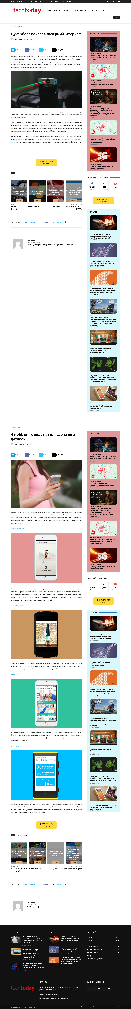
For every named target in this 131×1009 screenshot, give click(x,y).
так (92, 182)
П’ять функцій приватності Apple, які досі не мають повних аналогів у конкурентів (103, 406)
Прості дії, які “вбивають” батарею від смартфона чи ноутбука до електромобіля (101, 236)
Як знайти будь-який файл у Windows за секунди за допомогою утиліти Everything (33, 965)
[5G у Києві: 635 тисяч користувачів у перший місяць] (103, 71)
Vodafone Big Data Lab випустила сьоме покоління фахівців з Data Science (103, 57)
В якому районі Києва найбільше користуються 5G (102, 167)
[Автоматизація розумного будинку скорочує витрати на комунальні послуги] (103, 337)
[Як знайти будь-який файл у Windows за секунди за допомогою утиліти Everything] (16, 966)
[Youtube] (119, 1)
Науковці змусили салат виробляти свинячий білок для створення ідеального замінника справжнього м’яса (103, 378)
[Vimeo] (116, 1)
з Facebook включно (43, 139)
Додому (13, 27)
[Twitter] (113, 1)
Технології (27, 173)
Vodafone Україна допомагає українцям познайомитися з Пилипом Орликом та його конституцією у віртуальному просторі (102, 112)
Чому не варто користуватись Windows (37, 191)
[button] (117, 10)
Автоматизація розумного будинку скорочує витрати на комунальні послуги (101, 350)
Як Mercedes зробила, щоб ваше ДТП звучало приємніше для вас (56, 191)
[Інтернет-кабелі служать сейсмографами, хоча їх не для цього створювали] (103, 250)
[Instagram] (110, 1)
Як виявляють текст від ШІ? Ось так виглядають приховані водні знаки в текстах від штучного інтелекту (103, 291)
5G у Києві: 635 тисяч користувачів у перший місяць (102, 84)
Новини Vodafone (95, 53)
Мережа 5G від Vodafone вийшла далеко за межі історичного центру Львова (102, 141)
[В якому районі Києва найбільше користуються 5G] (103, 154)
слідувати (103, 182)
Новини (19, 27)
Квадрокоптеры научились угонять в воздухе (19, 191)
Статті (56, 200)
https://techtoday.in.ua (33, 242)
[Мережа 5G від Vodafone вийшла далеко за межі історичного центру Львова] (103, 127)
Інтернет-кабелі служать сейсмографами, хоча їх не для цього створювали (102, 263)
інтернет (19, 173)
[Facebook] (107, 1)
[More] (68, 50)
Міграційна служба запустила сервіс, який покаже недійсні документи (74, 191)
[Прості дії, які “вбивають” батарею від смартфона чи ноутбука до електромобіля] (103, 222)
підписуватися (115, 182)
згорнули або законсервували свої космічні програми (30, 145)
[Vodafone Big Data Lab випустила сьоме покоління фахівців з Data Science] (103, 44)
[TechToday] (12, 39)
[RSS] (94, 989)
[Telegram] (99, 989)
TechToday (18, 39)
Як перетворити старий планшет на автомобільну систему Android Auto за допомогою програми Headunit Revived (31, 953)
